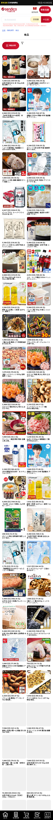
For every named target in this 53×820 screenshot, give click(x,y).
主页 (3, 30)
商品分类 (12, 45)
